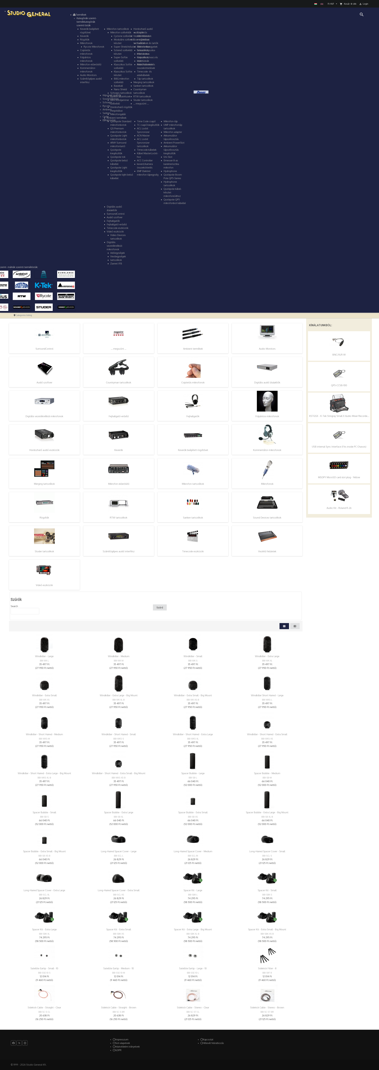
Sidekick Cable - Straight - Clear (44, 1007)
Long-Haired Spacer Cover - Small (267, 851)
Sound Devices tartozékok (267, 517)
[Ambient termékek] (193, 333)
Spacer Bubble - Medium (267, 773)
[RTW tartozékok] (118, 502)
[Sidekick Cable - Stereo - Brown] (267, 995)
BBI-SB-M (267, 777)
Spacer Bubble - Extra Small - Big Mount (44, 851)
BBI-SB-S (44, 816)
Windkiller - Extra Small (44, 695)
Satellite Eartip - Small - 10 (44, 968)
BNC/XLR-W (339, 354)
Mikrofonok (267, 483)
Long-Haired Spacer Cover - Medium (193, 851)
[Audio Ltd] (44, 274)
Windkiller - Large (44, 656)
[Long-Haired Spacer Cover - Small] (267, 839)
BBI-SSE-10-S (44, 972)
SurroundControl (44, 348)
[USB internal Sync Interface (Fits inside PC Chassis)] (339, 434)
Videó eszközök (44, 585)
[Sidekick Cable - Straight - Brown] (118, 995)
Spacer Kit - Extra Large (44, 929)
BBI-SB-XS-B (44, 855)
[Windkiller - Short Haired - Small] (118, 722)
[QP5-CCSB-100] (339, 372)
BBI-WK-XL (267, 660)
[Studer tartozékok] (44, 536)
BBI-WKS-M (44, 738)
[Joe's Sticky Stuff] (21, 285)
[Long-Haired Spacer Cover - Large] (118, 839)
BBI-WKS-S (118, 738)
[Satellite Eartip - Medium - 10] (118, 956)
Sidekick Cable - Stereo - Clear (193, 1007)
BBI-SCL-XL (44, 894)
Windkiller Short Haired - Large (267, 695)
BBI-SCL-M (193, 855)
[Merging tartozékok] (44, 468)
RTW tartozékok (118, 517)
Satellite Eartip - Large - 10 (193, 968)
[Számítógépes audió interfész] (118, 536)
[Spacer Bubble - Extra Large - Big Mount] (267, 800)
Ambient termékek (193, 348)
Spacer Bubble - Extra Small (193, 812)
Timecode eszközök (193, 551)
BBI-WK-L (44, 660)
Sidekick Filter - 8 (267, 968)
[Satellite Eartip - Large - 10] (192, 956)
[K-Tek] (44, 285)
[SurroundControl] (44, 333)
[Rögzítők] (44, 502)
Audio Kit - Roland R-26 (339, 507)
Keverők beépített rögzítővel (193, 450)
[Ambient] (21, 274)
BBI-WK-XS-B (193, 699)
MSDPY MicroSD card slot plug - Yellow (339, 477)
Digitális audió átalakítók (267, 382)
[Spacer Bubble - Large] (192, 760)
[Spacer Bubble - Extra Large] (118, 800)
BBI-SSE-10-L (193, 972)
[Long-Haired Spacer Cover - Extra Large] (44, 877)
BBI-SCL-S (267, 855)
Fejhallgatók (192, 416)
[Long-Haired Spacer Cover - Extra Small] (118, 877)
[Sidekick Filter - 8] (267, 956)
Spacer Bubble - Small (44, 812)
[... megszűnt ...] (118, 333)
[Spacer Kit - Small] (267, 877)
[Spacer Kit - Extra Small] (118, 917)
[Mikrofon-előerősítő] (118, 468)
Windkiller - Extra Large (267, 656)
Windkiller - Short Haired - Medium (44, 734)
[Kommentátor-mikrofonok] (267, 434)
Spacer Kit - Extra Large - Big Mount (193, 929)
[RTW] (21, 295)
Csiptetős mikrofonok (193, 382)
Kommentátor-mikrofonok (267, 450)
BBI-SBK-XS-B (267, 934)
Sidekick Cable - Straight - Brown (118, 1007)
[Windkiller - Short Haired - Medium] (44, 722)
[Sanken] (66, 295)
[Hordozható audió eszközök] (44, 434)
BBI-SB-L (193, 777)
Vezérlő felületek (267, 551)
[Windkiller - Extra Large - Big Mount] (118, 683)
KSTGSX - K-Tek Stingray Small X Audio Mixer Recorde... (339, 415)
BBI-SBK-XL (44, 934)
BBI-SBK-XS (118, 934)
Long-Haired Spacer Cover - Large (118, 851)
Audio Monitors (267, 348)
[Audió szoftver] (44, 367)
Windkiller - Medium (118, 656)
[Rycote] (44, 295)
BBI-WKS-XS (267, 738)
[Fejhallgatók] (193, 401)
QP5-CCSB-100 (339, 385)
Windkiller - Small (193, 656)
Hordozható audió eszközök (44, 450)
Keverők (118, 450)
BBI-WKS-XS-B (119, 777)
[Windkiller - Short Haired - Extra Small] (267, 722)
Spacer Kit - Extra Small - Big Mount (267, 929)
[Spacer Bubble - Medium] (267, 760)
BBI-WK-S (192, 660)
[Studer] (44, 306)
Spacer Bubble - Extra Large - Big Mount (267, 812)
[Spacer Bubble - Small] (44, 800)
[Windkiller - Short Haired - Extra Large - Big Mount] (44, 760)
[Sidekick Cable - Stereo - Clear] (192, 995)
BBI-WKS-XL (193, 738)
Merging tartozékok (44, 483)
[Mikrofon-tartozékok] (193, 468)
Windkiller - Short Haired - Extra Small (267, 734)
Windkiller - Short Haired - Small (119, 734)
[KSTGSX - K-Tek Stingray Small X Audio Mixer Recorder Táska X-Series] (339, 403)
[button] (79, 14)
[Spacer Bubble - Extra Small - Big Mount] (44, 839)
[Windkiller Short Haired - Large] (267, 683)
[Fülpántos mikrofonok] (267, 401)
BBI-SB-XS (193, 816)
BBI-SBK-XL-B (193, 934)
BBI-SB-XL (118, 816)
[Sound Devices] (21, 306)
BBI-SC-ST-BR (267, 1012)
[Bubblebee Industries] (66, 274)
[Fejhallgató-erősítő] (118, 401)
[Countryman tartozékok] (118, 367)
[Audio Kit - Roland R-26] (339, 495)
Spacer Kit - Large (193, 890)
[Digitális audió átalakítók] (267, 367)
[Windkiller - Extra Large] (267, 643)
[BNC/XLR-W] (339, 342)
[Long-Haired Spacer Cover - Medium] (192, 839)
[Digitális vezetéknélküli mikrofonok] (44, 401)
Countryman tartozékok (118, 382)
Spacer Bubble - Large (193, 773)
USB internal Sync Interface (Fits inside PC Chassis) (339, 446)
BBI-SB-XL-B (267, 816)
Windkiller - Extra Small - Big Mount (193, 695)
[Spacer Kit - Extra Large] (44, 917)
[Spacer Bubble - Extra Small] (192, 800)
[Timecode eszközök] (193, 536)
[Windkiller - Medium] (118, 643)
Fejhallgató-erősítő (119, 416)
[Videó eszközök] (44, 569)
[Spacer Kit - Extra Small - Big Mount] (267, 917)
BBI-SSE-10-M (118, 972)
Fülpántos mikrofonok (267, 416)
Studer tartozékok (44, 551)
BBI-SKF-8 (267, 972)
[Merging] (66, 285)
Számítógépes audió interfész (119, 551)
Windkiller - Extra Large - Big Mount (119, 695)
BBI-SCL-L (118, 855)
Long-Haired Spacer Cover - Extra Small (118, 890)
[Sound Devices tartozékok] (267, 502)
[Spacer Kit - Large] (192, 877)
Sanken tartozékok (193, 517)
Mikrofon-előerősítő (118, 483)
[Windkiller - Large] (44, 643)
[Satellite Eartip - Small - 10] (44, 956)
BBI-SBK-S (267, 894)
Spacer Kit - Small (267, 890)
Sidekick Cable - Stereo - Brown (267, 1007)
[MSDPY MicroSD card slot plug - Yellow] (339, 464)
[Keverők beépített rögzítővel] (193, 434)
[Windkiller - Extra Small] (44, 683)
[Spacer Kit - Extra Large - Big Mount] (192, 917)
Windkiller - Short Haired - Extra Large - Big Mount (44, 773)
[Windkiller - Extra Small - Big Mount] (192, 683)
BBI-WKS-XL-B (44, 777)
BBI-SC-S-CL (44, 1012)
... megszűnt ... (118, 348)
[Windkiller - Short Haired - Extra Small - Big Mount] (118, 760)
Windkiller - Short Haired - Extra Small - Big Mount (118, 773)
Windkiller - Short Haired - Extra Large (193, 734)
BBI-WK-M (118, 660)
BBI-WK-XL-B (119, 699)
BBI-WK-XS (44, 699)
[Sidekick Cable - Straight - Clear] (44, 995)
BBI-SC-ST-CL (193, 1012)
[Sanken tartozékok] (193, 502)
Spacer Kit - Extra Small (118, 929)
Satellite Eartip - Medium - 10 (118, 968)
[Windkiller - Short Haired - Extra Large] (192, 722)
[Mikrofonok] (267, 468)
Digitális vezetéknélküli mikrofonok (44, 416)
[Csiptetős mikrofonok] (193, 367)
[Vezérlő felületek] (267, 536)
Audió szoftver (44, 382)
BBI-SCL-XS (118, 894)
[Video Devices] (66, 306)
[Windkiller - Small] (192, 643)
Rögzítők (44, 517)
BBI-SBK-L (193, 894)
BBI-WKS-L (267, 699)
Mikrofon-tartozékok (193, 483)
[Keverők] (118, 434)
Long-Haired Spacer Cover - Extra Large (44, 890)
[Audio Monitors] (267, 333)
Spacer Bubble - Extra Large (118, 812)
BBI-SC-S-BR (119, 1012)
